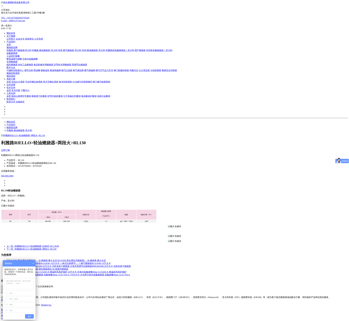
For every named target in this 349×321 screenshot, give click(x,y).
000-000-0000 (7, 176)
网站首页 (11, 33)
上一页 (33, 246)
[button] (40, 286)
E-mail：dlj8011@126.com (13, 20)
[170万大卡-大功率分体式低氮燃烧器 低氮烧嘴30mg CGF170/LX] (38, 275)
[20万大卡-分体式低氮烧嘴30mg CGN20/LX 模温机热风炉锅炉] (37, 272)
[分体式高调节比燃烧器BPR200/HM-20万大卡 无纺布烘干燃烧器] (38, 266)
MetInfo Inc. (46, 305)
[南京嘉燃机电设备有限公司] (174, 2)
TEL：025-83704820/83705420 (15, 18)
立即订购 (5, 150)
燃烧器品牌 (12, 127)
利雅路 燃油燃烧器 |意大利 (19, 130)
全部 (9, 44)
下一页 (31, 249)
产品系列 (11, 125)
